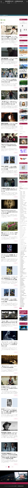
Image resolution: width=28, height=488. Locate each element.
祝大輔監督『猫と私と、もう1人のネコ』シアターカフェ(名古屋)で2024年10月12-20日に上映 (9, 388)
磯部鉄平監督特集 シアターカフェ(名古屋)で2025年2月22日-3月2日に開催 (9, 124)
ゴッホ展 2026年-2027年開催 (23, 92)
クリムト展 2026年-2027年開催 (23, 78)
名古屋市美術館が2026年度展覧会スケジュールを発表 (23, 120)
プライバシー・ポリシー (22, 131)
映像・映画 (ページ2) (6, 16)
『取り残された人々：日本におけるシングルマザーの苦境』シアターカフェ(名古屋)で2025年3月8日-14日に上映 (9, 103)
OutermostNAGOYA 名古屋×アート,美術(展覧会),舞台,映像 (14, 1)
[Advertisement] (14, 9)
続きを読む (16, 44)
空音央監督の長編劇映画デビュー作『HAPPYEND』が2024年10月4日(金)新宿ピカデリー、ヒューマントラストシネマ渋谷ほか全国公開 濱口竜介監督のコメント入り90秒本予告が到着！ (9, 456)
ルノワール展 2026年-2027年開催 (23, 99)
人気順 (3, 22)
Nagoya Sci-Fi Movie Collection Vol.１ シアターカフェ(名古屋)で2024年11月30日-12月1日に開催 (9, 212)
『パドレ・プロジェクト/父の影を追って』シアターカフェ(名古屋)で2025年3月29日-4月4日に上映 (9, 80)
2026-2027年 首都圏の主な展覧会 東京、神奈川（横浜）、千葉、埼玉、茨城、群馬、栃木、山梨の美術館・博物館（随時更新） (23, 70)
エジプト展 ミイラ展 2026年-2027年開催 (22, 55)
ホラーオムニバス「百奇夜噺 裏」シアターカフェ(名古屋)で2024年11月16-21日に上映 (9, 256)
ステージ (6, 2)
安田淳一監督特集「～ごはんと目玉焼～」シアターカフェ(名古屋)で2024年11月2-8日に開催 (9, 300)
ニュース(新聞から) (15, 2)
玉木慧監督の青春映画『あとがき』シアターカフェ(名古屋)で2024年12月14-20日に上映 (9, 190)
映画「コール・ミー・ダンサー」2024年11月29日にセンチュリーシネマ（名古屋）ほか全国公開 (9, 234)
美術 (3, 2)
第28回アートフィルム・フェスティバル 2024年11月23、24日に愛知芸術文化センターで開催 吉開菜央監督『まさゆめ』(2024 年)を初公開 (9, 411)
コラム (19, 2)
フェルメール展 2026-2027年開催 (23, 62)
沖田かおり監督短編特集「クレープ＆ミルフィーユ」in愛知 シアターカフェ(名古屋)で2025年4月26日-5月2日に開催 (9, 38)
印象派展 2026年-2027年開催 (23, 113)
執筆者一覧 (21, 133)
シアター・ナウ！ (22, 2)
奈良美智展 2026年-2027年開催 (23, 106)
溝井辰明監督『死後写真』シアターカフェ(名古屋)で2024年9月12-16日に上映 (9, 433)
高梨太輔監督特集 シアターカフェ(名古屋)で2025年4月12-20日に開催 (9, 59)
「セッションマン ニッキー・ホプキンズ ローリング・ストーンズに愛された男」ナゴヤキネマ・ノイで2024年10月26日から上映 (9, 343)
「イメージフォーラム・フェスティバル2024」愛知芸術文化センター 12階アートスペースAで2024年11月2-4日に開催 (9, 278)
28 (24, 29)
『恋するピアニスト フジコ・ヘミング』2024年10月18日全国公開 (9, 367)
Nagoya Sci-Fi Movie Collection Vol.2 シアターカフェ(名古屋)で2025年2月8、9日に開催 (9, 145)
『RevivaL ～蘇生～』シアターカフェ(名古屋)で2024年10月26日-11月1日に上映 (9, 322)
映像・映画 (8, 2)
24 (20, 29)
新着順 (1, 22)
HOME (1, 2)
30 (26, 29)
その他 (11, 2)
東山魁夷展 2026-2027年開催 (23, 85)
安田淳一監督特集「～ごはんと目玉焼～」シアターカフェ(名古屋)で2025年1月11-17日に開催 (9, 168)
